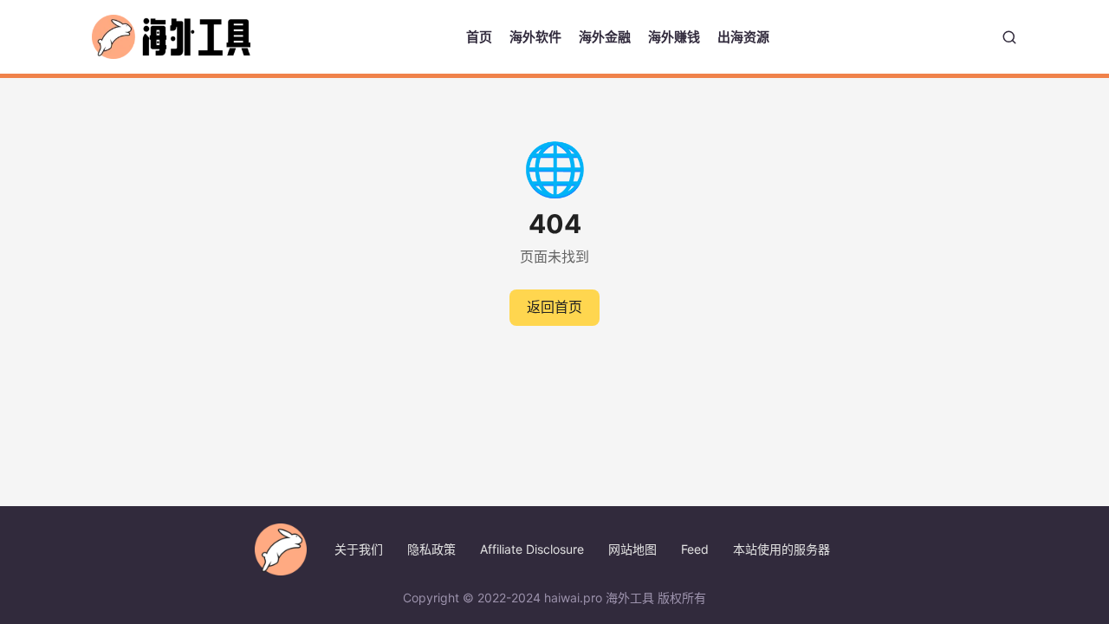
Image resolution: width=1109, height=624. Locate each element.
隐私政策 (431, 549)
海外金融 (605, 37)
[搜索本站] (1009, 37)
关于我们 (358, 549)
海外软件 (535, 37)
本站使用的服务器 (781, 549)
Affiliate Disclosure (532, 549)
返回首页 (554, 306)
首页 (479, 37)
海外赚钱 (674, 37)
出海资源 (743, 37)
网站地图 (632, 549)
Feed (695, 549)
